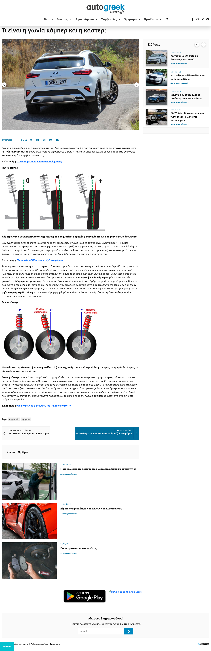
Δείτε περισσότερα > (68, 474)
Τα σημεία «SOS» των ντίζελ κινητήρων (40, 260)
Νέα (47, 19)
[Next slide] (136, 84)
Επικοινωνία (55, 644)
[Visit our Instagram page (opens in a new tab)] (196, 19)
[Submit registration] (128, 631)
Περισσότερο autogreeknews (14, 644)
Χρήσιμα (130, 19)
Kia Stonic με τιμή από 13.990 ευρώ (29, 433)
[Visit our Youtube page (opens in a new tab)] (207, 19)
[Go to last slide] (196, 44)
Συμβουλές (109, 19)
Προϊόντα (151, 19)
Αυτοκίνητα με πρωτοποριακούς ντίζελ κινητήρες (104, 433)
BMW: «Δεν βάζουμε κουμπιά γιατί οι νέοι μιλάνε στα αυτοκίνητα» (187, 117)
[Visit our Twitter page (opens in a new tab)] (201, 19)
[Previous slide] (4, 84)
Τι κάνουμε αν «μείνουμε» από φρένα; (39, 161)
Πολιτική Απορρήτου (39, 644)
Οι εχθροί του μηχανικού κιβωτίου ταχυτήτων (44, 405)
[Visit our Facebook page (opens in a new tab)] (191, 19)
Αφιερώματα (84, 19)
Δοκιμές (62, 19)
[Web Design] (203, 644)
